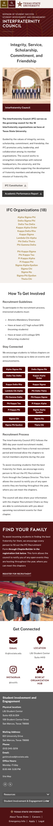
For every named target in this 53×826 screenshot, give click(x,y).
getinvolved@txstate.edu (16, 756)
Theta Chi (39, 425)
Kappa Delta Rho (14, 384)
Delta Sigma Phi (39, 369)
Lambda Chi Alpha (14, 391)
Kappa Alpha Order (39, 376)
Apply (32, 821)
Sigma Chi (14, 418)
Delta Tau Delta (13, 375)
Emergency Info (17, 821)
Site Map (7, 776)
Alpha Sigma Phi (14, 369)
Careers (36, 817)
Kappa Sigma (39, 384)
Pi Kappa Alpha (39, 403)
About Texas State (19, 817)
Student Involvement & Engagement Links (26, 801)
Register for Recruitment (17, 574)
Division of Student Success (18, 14)
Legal (41, 821)
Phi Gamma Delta (14, 397)
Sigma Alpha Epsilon (39, 411)
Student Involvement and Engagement (24, 17)
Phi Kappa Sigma (39, 397)
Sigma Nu (39, 418)
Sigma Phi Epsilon (14, 425)
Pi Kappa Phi (14, 410)
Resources (9, 794)
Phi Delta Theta (39, 391)
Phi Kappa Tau (14, 403)
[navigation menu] (4, 4)
